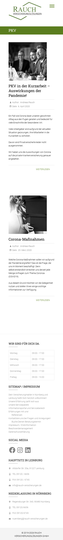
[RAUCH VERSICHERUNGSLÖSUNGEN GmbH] (25, 11)
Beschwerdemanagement (21, 428)
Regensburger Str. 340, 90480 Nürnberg (31, 501)
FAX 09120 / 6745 (21, 479)
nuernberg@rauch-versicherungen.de (30, 518)
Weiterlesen (43, 169)
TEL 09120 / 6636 (20, 474)
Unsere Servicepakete (19, 405)
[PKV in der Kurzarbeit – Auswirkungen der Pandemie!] (31, 61)
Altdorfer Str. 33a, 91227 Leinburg (28, 468)
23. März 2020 (25, 250)
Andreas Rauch (27, 102)
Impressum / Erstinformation (22, 425)
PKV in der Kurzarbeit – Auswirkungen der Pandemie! (29, 90)
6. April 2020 (24, 106)
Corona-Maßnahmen (26, 239)
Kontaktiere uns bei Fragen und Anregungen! (30, 418)
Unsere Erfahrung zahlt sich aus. (24, 401)
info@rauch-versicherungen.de (26, 485)
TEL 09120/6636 (20, 507)
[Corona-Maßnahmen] (31, 214)
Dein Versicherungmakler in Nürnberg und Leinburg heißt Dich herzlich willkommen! (28, 396)
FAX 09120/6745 (20, 513)
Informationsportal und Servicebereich (27, 408)
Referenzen (17, 415)
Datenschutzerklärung (19, 432)
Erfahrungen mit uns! (18, 411)
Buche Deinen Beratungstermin (26, 421)
